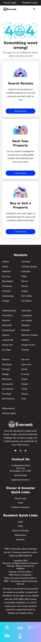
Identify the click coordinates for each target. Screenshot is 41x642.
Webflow (20, 568)
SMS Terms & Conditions (20, 575)
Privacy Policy (25, 572)
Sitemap (13, 572)
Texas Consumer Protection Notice (20, 578)
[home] (10, 9)
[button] (34, 9)
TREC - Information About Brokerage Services (20, 582)
